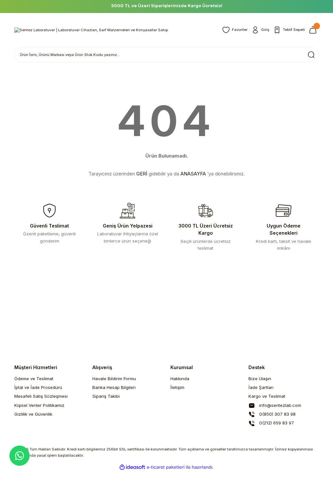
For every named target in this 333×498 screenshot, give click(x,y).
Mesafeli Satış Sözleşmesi (41, 396)
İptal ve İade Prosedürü (38, 387)
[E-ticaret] (166, 467)
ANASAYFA (193, 174)
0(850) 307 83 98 (277, 414)
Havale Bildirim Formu (114, 378)
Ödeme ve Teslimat (33, 378)
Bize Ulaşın (259, 378)
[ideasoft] (132, 467)
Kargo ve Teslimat (266, 396)
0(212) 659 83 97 (276, 422)
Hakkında (179, 378)
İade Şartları (260, 387)
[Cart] (314, 30)
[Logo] (91, 30)
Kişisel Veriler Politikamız (39, 405)
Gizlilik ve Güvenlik (33, 414)
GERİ (141, 174)
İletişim (177, 387)
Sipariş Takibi (106, 396)
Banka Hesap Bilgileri (114, 387)
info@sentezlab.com (279, 405)
